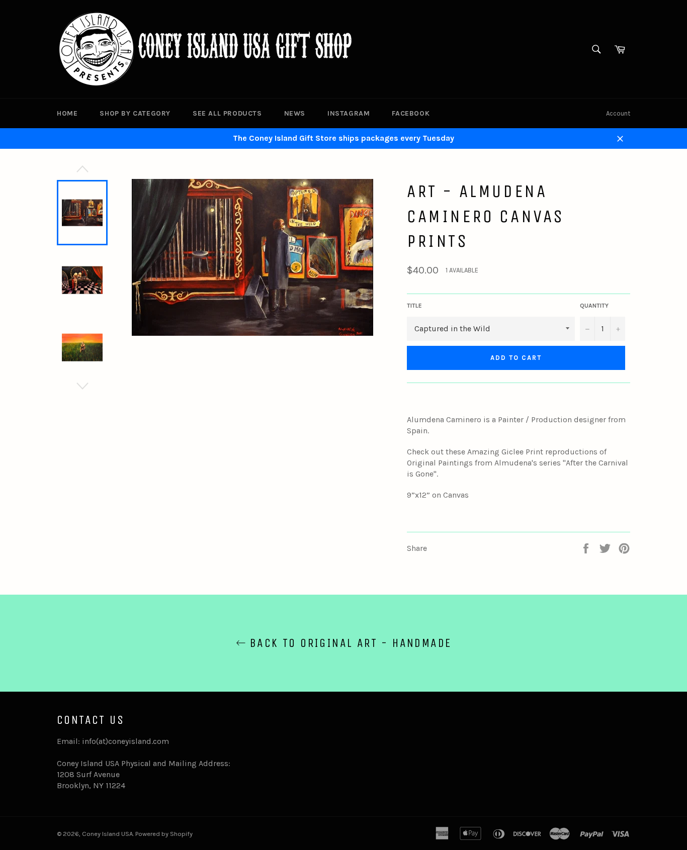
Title (414, 305)
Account (618, 113)
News (294, 113)
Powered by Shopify (164, 833)
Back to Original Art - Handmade (349, 643)
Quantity (594, 305)
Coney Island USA (107, 833)
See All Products (227, 113)
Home (67, 113)
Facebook (411, 113)
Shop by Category (135, 113)
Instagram (348, 113)
